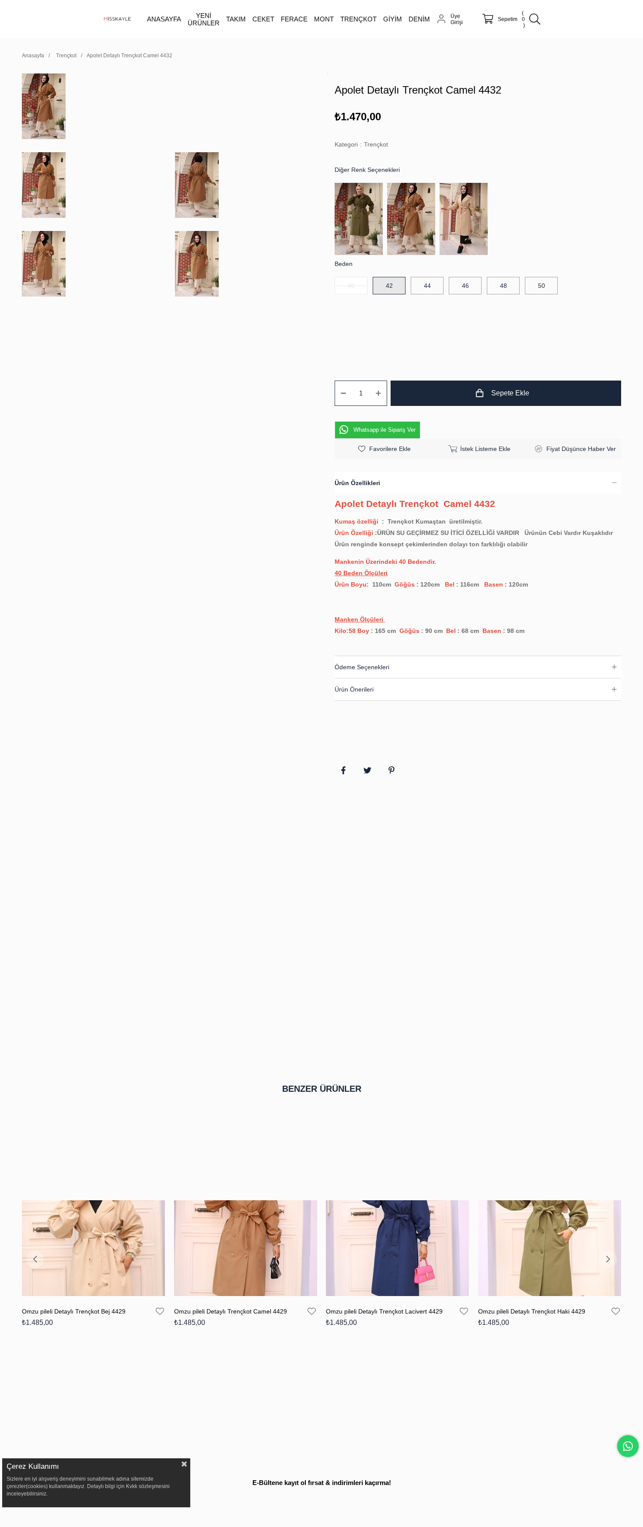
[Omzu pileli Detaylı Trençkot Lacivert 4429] (397, 1248)
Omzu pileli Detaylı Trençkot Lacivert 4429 (384, 1311)
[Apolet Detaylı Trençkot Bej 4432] (466, 219)
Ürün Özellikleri (357, 482)
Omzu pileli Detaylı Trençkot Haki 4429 (531, 1311)
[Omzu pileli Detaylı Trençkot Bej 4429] (93, 1248)
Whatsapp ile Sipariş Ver (384, 429)
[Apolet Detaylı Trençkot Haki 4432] (361, 219)
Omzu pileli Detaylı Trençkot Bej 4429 (74, 1311)
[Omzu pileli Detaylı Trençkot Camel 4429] (246, 1248)
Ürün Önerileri (354, 689)
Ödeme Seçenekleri (362, 667)
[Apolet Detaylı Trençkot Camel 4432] (413, 219)
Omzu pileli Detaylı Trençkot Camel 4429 (230, 1311)
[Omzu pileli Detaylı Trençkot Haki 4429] (550, 1248)
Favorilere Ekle (159, 1311)
